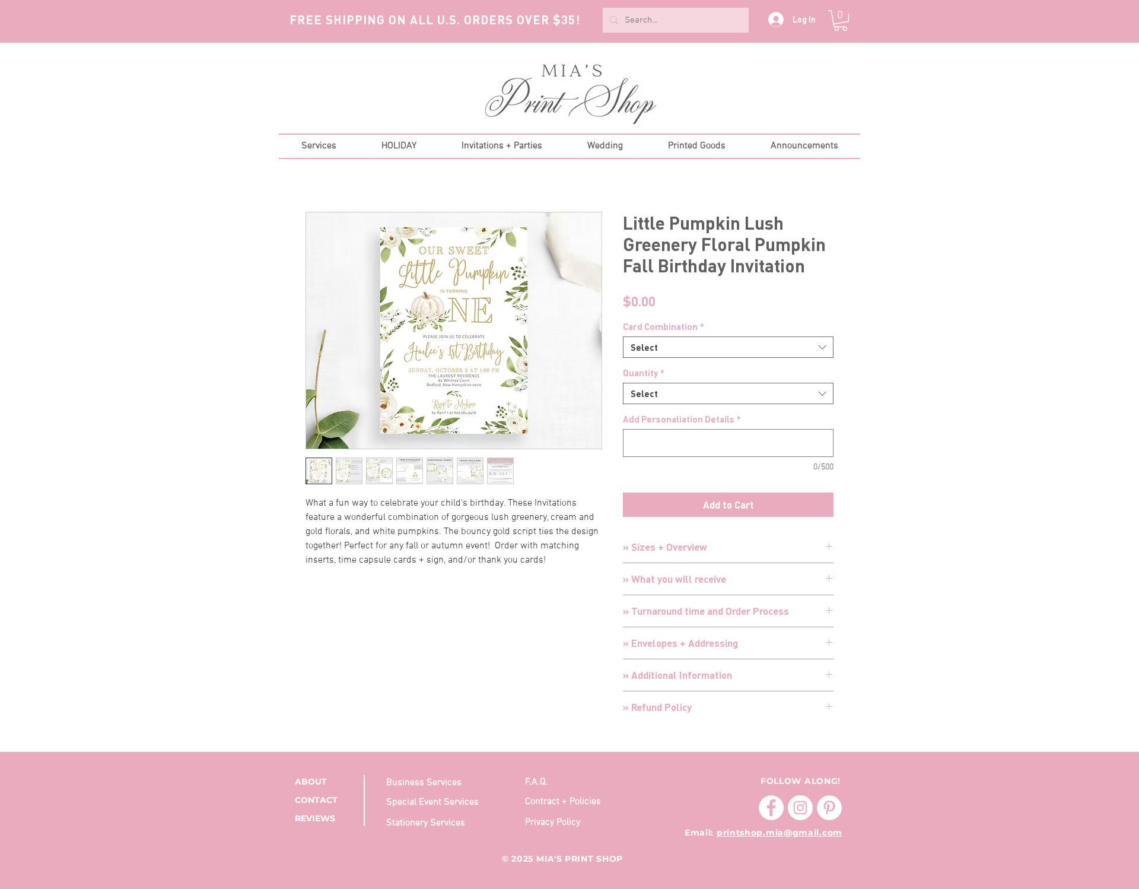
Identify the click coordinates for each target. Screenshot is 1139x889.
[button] (840, 20)
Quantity (643, 372)
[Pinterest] (829, 807)
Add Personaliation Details (682, 419)
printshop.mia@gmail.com (779, 832)
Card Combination (663, 326)
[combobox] (728, 347)
